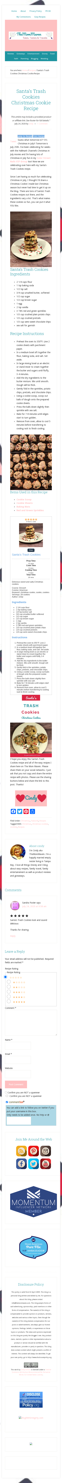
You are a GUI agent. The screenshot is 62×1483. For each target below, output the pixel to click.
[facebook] (21, 1169)
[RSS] (21, 1156)
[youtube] (46, 1169)
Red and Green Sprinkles (30, 510)
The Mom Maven (31, 35)
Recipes (42, 821)
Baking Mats (23, 506)
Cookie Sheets (25, 503)
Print (31, 550)
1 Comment (42, 124)
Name (8, 1040)
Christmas (25, 821)
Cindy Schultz (26, 1370)
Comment (10, 1008)
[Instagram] (46, 1156)
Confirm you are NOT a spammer (23, 1092)
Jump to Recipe (24, 136)
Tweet (13, 141)
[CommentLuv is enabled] (17, 1102)
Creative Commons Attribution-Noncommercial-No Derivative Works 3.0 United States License (31, 1372)
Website (9, 1068)
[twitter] (34, 1169)
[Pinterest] (34, 1156)
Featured (34, 821)
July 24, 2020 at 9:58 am (34, 906)
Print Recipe (39, 136)
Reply (13, 936)
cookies (13, 827)
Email (8, 1054)
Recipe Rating (11, 968)
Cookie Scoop (24, 499)
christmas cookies (40, 824)
